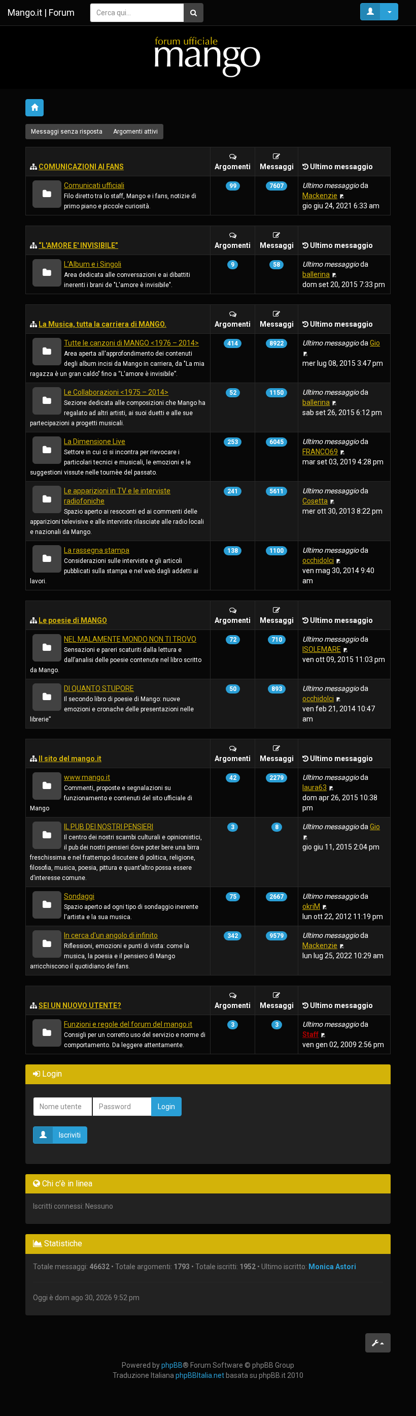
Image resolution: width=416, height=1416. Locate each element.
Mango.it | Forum (41, 12)
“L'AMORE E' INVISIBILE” (78, 245)
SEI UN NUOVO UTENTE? (80, 1005)
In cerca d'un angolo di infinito (111, 935)
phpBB (172, 1365)
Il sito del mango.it (70, 758)
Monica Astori (332, 1267)
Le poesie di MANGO (73, 620)
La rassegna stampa (96, 550)
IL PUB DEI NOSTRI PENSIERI (108, 827)
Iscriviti (70, 1135)
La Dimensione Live (94, 441)
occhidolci (318, 560)
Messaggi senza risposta (66, 131)
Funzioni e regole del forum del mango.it (128, 1024)
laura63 (314, 787)
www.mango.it (87, 777)
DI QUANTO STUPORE (99, 688)
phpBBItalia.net (200, 1375)
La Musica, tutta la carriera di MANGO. (102, 324)
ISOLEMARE (321, 649)
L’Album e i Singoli (92, 264)
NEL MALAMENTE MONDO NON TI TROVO (130, 639)
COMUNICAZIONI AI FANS (81, 167)
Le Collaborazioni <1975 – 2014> (116, 392)
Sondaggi (79, 896)
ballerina (316, 274)
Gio (375, 343)
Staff (310, 1034)
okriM (311, 906)
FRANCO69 (320, 452)
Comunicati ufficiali (94, 185)
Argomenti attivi (135, 131)
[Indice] (208, 57)
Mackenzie (319, 196)
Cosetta (315, 501)
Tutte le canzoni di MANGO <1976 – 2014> (131, 343)
